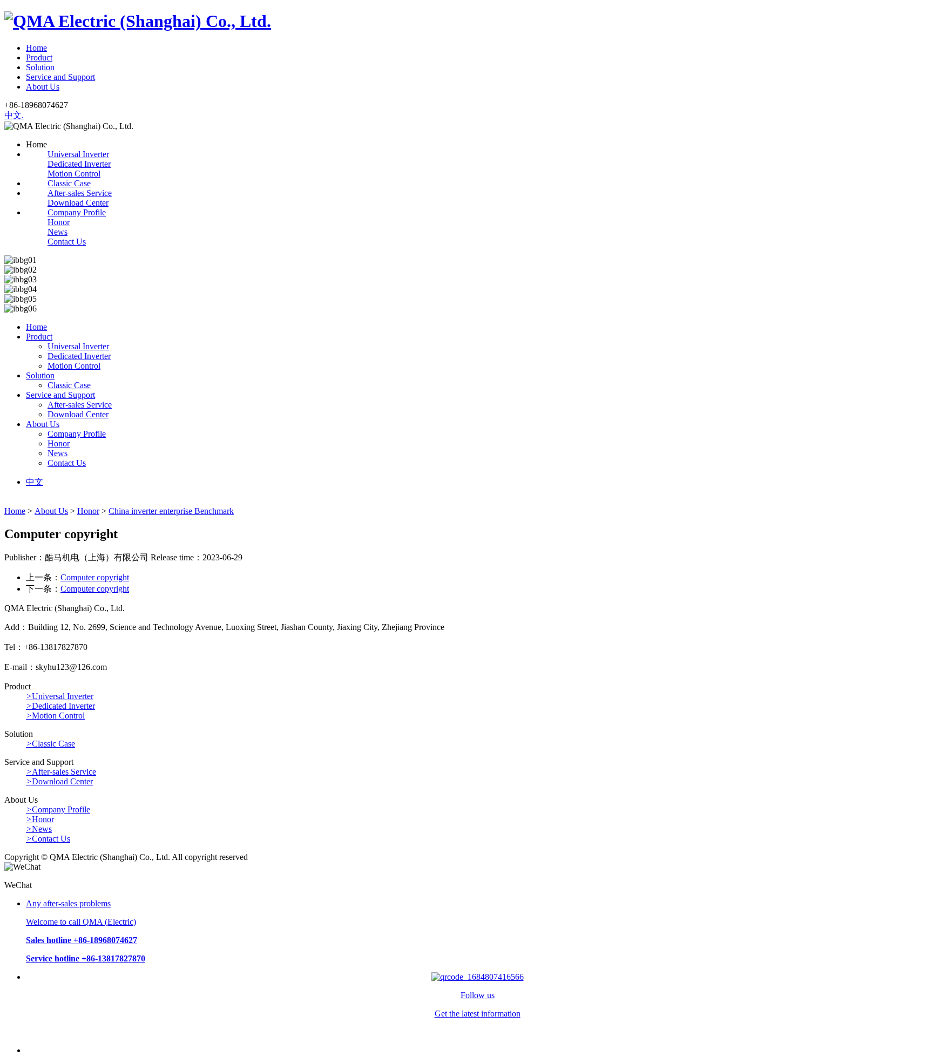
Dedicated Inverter (79, 163)
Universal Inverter (78, 154)
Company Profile (77, 212)
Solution (40, 67)
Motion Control (74, 173)
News (57, 231)
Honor (59, 222)
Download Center (78, 202)
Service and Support (60, 77)
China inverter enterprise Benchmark (171, 511)
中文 (34, 481)
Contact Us (67, 241)
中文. (14, 115)
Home (36, 47)
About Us (42, 86)
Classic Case (69, 183)
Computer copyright (94, 577)
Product (39, 57)
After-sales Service (80, 193)
